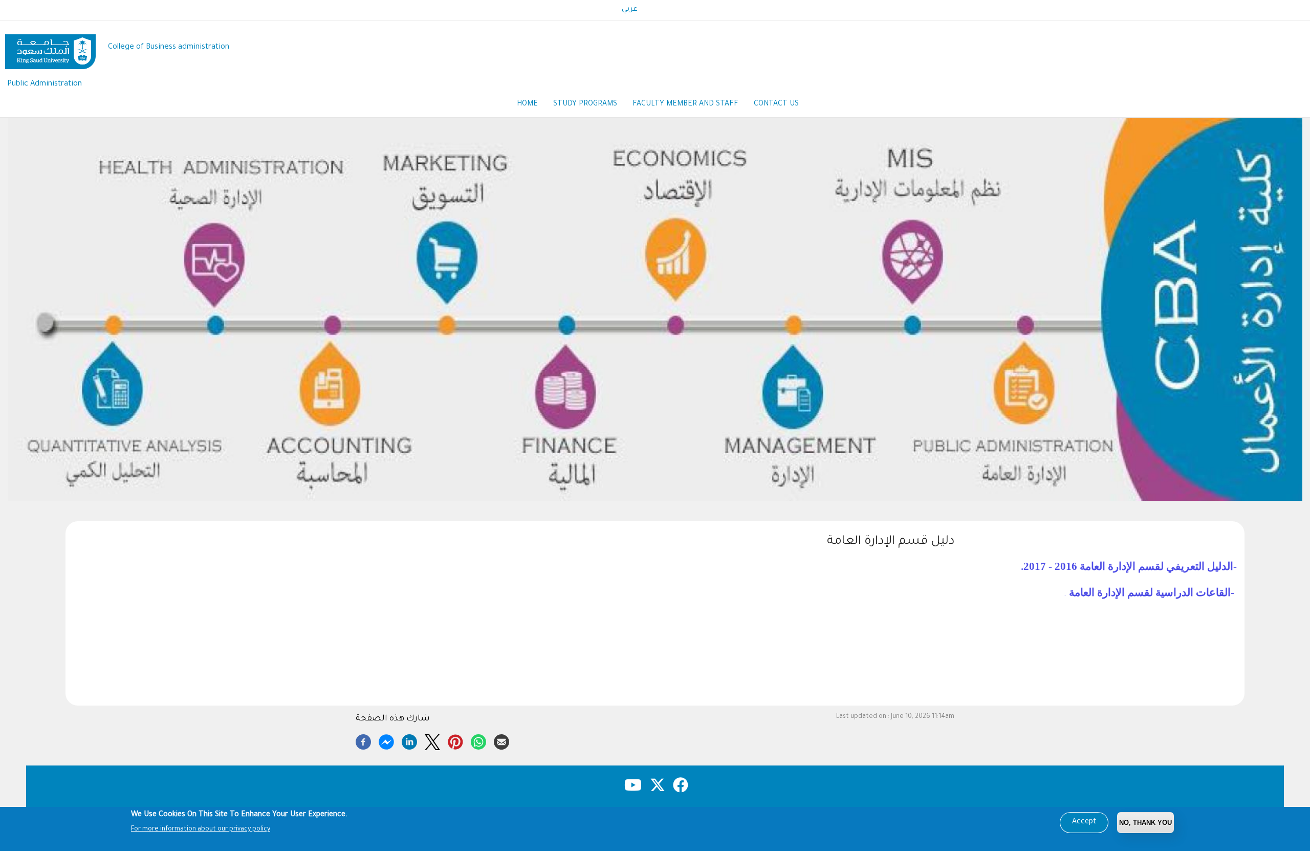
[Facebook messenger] (386, 740)
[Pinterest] (455, 740)
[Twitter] (432, 740)
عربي (630, 10)
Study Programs (585, 104)
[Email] (501, 740)
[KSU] (50, 48)
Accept (1084, 822)
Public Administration (44, 84)
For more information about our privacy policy (200, 829)
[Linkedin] (409, 740)
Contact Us (776, 104)
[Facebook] (363, 740)
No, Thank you (1145, 822)
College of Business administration (168, 47)
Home (527, 104)
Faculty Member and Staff (685, 104)
